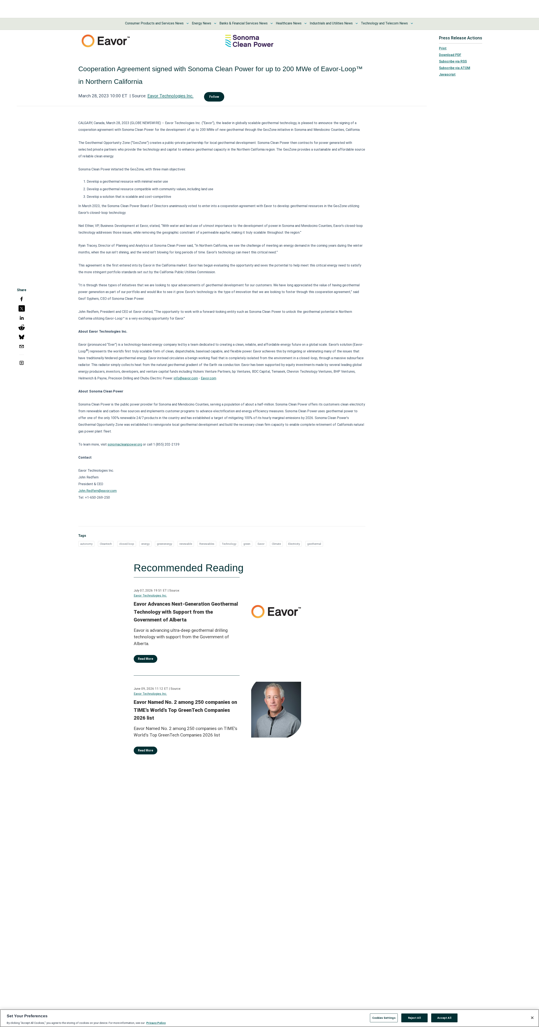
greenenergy (164, 543)
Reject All (414, 1017)
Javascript (447, 74)
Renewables (206, 543)
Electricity (294, 543)
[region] (269, 1018)
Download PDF (450, 55)
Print (443, 48)
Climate (276, 543)
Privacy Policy (156, 1022)
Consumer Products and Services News (154, 23)
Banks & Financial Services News (243, 23)
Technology (229, 543)
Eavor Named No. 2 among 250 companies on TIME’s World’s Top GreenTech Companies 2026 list (185, 710)
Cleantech (106, 543)
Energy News (201, 23)
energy (145, 543)
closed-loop (126, 543)
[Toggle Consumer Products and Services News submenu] (187, 23)
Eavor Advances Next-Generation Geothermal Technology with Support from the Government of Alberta (186, 612)
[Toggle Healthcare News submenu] (305, 23)
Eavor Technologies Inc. (170, 95)
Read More (145, 658)
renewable (185, 543)
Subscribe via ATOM (454, 68)
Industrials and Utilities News (331, 23)
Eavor (261, 543)
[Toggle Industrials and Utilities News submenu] (357, 23)
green (246, 543)
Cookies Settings (383, 1017)
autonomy (86, 543)
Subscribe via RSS (453, 61)
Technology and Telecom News (384, 23)
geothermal (314, 543)
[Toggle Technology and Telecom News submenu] (412, 23)
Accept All (444, 1017)
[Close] (532, 1017)
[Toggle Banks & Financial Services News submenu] (272, 23)
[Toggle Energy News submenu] (215, 23)
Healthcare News (289, 23)
